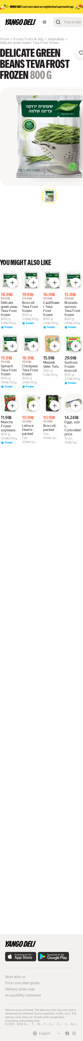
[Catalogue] (44, 22)
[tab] (49, 196)
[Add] (12, 283)
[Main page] (20, 24)
